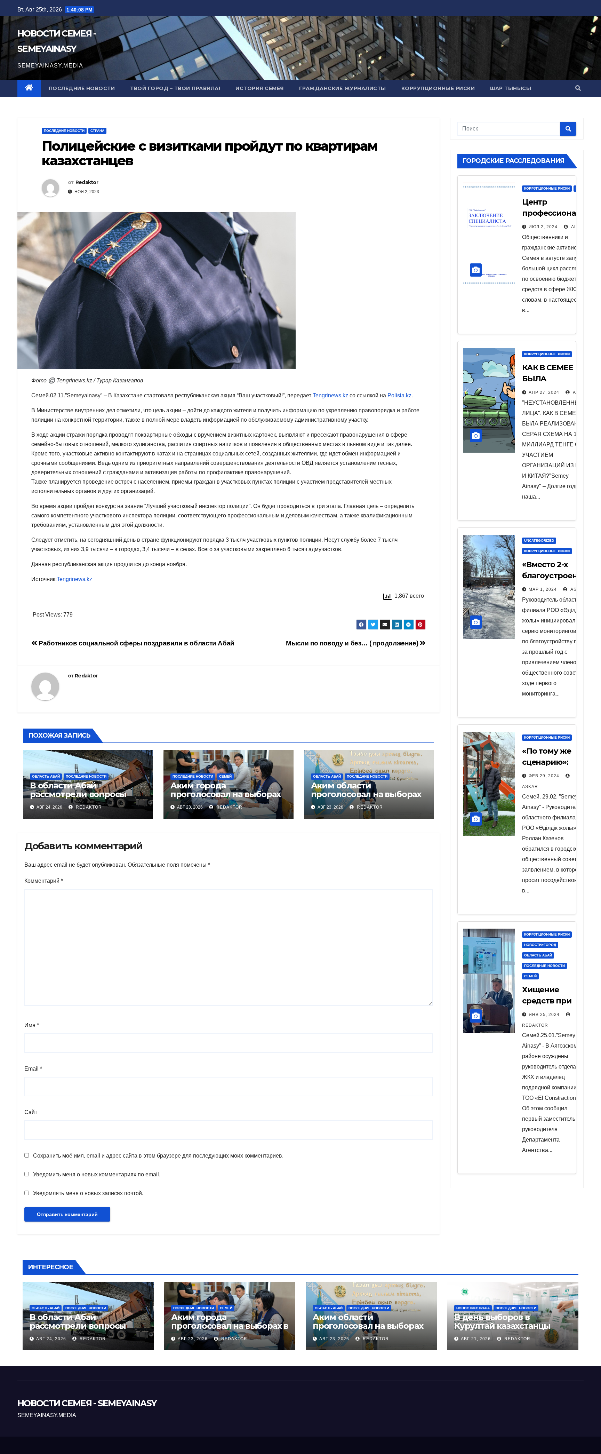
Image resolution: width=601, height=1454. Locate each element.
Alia (576, 226)
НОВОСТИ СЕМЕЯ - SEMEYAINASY (86, 1403)
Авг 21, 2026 (476, 1338)
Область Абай (46, 776)
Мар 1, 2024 (543, 589)
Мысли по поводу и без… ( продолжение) (352, 643)
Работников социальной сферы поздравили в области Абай (135, 643)
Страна (97, 131)
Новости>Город (540, 945)
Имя (31, 1025)
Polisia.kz (399, 395)
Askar (577, 589)
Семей (225, 776)
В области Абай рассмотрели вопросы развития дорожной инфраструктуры (78, 798)
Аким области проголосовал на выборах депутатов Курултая (366, 794)
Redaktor (86, 182)
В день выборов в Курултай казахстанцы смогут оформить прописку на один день (504, 1330)
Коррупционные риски (438, 88)
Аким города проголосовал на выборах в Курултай (225, 794)
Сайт (30, 1112)
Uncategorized (539, 540)
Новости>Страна (473, 1308)
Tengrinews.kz (330, 395)
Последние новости (82, 88)
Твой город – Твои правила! (175, 88)
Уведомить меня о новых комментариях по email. (96, 1174)
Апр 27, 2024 (544, 392)
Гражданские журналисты (342, 88)
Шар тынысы (510, 88)
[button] (578, 88)
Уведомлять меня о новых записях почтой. (88, 1193)
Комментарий (43, 881)
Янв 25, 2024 (544, 1014)
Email (33, 1069)
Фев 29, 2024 (544, 775)
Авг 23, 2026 (193, 1338)
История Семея (259, 88)
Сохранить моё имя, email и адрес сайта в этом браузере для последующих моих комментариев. (158, 1156)
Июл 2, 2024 (543, 226)
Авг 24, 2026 (51, 1338)
